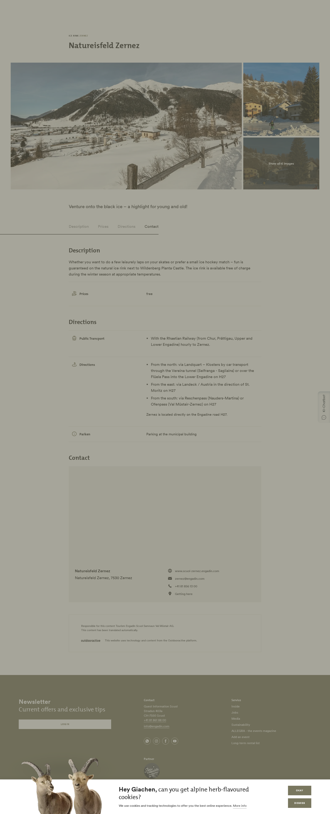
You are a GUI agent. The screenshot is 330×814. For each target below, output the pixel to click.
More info (240, 806)
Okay (299, 790)
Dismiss (299, 803)
